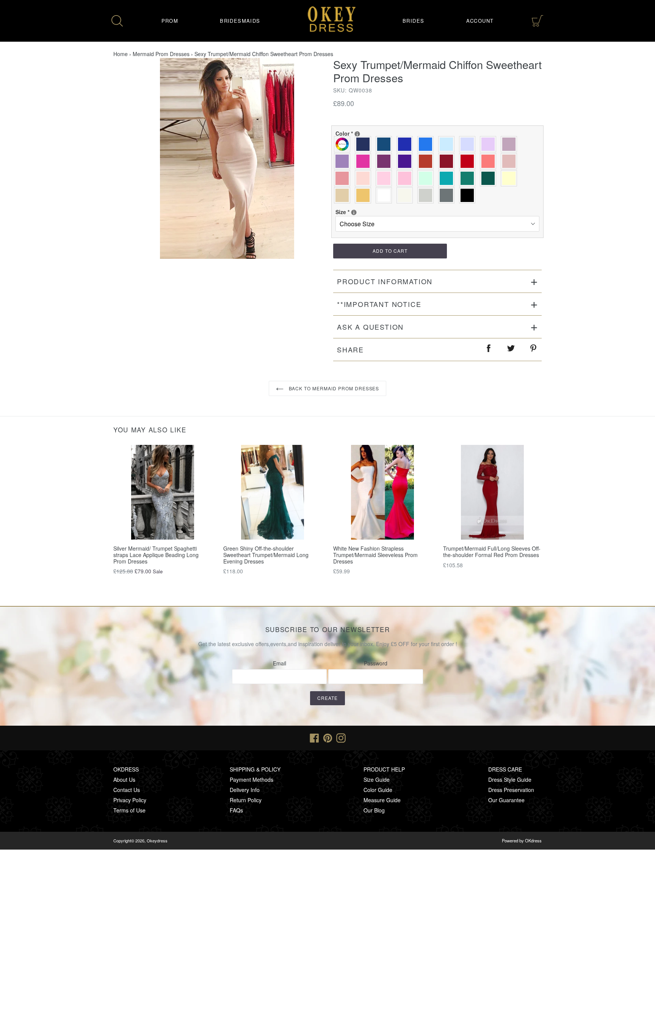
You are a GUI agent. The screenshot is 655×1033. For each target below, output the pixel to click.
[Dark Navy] (364, 144)
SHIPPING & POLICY (255, 769)
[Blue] (427, 144)
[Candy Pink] (406, 178)
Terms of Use (129, 810)
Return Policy (246, 800)
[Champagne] (344, 195)
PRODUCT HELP (384, 769)
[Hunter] (469, 178)
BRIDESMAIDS (240, 20)
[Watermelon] (489, 161)
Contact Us (126, 790)
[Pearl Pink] (364, 178)
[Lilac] (489, 144)
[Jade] (448, 178)
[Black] (469, 195)
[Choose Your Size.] (354, 212)
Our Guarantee (506, 800)
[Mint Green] (427, 178)
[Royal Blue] (406, 144)
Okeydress (157, 840)
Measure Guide (382, 800)
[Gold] (364, 195)
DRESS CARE (505, 769)
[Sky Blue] (448, 144)
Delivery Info (245, 790)
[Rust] (427, 161)
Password (375, 663)
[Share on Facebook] (489, 349)
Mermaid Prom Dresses (161, 54)
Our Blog (374, 810)
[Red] (469, 161)
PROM (170, 20)
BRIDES (413, 20)
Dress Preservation (511, 790)
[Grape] (385, 161)
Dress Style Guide (509, 779)
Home (120, 54)
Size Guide (377, 779)
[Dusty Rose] (510, 161)
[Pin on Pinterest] (534, 349)
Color (360, 133)
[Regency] (406, 161)
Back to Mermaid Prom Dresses (333, 388)
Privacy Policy (129, 800)
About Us (124, 779)
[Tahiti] (344, 161)
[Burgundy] (448, 161)
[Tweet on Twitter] (511, 349)
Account (480, 20)
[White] (385, 195)
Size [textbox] (360, 212)
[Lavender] (469, 144)
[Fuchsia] (364, 161)
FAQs (236, 810)
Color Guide (378, 790)
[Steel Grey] (448, 195)
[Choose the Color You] (357, 134)
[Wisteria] (510, 144)
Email (279, 663)
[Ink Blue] (385, 144)
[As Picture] (344, 144)
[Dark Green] (489, 178)
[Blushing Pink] (385, 178)
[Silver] (427, 195)
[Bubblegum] (344, 178)
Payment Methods (251, 779)
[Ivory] (406, 195)
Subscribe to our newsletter (327, 629)
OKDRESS (126, 769)
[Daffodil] (510, 178)
